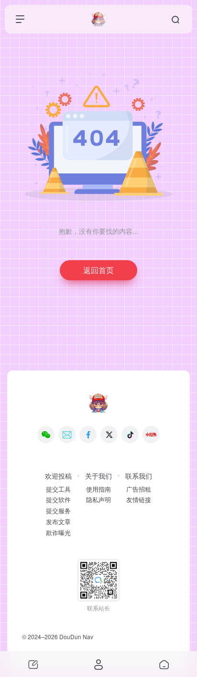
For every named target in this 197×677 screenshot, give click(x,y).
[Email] (67, 434)
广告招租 (138, 489)
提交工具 (58, 489)
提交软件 (58, 499)
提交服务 (58, 510)
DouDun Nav (76, 636)
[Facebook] (88, 434)
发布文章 (58, 521)
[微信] (46, 434)
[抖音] (130, 434)
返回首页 (98, 269)
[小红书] (151, 434)
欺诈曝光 (58, 532)
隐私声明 (98, 499)
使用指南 (98, 489)
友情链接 (138, 499)
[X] (109, 434)
